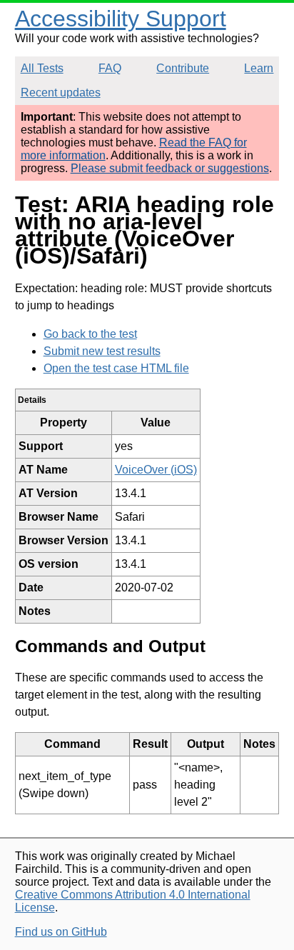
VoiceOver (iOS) (156, 470)
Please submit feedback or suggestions (170, 168)
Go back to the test (90, 334)
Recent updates (61, 92)
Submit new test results (102, 351)
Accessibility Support (120, 18)
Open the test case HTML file (116, 368)
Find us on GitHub (61, 932)
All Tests (42, 68)
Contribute (182, 68)
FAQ (109, 68)
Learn (258, 68)
